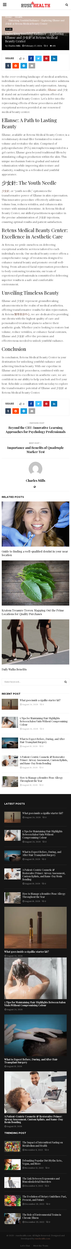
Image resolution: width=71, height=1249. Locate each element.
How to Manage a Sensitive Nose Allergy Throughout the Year (41, 779)
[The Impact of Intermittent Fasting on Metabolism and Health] (12, 1146)
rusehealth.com (42, 1238)
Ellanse (52, 89)
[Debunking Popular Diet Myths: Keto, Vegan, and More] (12, 1164)
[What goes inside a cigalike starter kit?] (10, 704)
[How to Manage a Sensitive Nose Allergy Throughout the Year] (10, 781)
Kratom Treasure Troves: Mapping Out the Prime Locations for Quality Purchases (33, 612)
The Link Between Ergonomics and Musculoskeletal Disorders (41, 1180)
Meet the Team (40, 1245)
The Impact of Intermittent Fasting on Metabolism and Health (42, 1144)
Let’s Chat (25, 1245)
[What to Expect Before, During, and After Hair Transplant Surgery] (10, 743)
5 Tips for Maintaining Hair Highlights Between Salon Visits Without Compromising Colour (44, 721)
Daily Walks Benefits (14, 669)
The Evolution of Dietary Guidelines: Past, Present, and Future (44, 1198)
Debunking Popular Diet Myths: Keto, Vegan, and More (42, 1162)
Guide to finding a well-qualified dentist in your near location (35, 553)
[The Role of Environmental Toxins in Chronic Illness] (12, 1218)
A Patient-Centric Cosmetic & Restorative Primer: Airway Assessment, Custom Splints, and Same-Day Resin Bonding (44, 760)
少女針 (5, 191)
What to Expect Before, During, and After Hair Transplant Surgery (42, 740)
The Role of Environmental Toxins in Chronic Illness (41, 1216)
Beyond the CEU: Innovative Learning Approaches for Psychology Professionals (35, 430)
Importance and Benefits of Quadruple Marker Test (35, 450)
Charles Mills (14, 45)
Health (9, 29)
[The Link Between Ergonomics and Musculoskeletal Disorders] (12, 1182)
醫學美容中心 (22, 314)
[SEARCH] (65, 681)
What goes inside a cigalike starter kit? (40, 700)
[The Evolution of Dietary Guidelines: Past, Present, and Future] (12, 1200)
